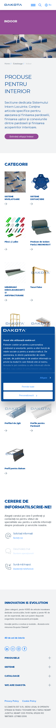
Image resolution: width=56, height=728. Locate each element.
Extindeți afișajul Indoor (21, 136)
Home (7, 63)
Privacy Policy (12, 701)
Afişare (43, 378)
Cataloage (18, 63)
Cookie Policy (29, 701)
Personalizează (26, 395)
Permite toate (28, 386)
